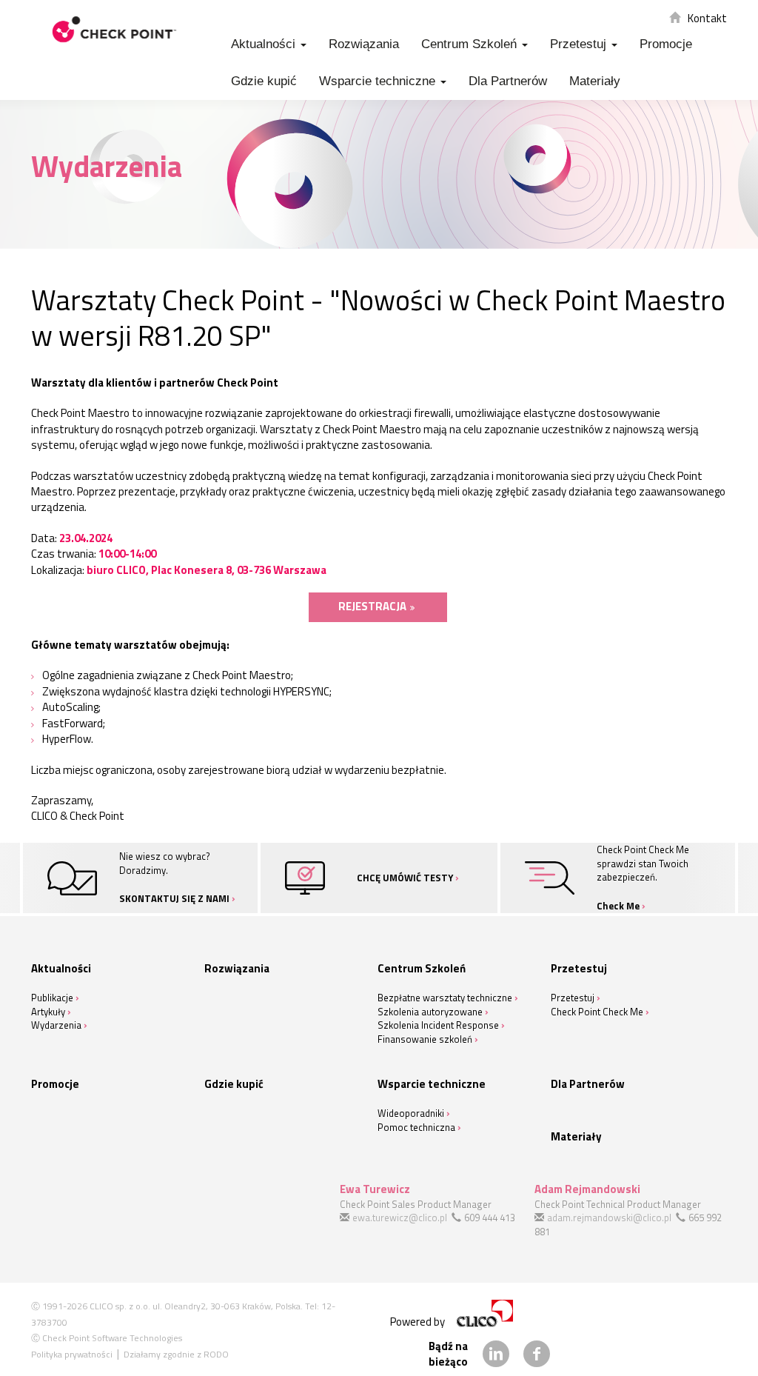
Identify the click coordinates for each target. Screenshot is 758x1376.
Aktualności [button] (265, 44)
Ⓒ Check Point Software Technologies (106, 1338)
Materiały (594, 81)
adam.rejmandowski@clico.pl (609, 1217)
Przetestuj (572, 997)
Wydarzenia (56, 1025)
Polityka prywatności (72, 1354)
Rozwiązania (364, 44)
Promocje (666, 44)
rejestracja (372, 606)
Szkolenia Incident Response (438, 1025)
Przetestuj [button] (580, 44)
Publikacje (52, 997)
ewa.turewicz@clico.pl (399, 1217)
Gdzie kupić (264, 81)
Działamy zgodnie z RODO (176, 1354)
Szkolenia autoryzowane (430, 1011)
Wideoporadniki (411, 1113)
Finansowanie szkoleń (425, 1039)
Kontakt (707, 18)
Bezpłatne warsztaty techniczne (445, 997)
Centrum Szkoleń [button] (470, 44)
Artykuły (48, 1011)
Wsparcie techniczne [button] (379, 81)
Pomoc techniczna (416, 1127)
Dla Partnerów (508, 81)
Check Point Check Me (597, 1011)
